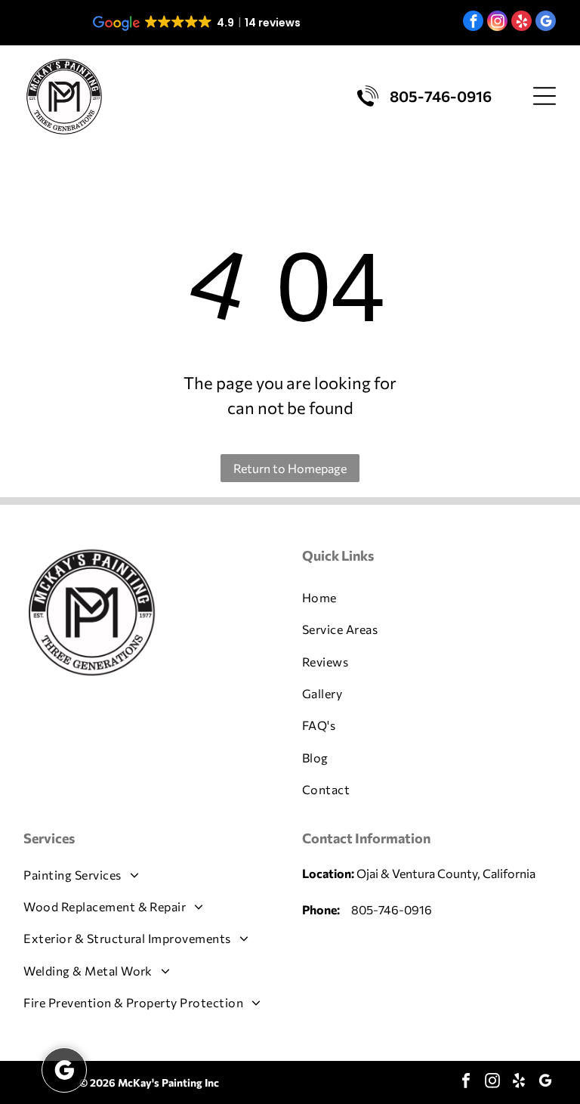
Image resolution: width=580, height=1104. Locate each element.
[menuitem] (429, 598)
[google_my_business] (545, 23)
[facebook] (473, 23)
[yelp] (521, 23)
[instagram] (497, 23)
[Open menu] (544, 96)
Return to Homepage (290, 468)
